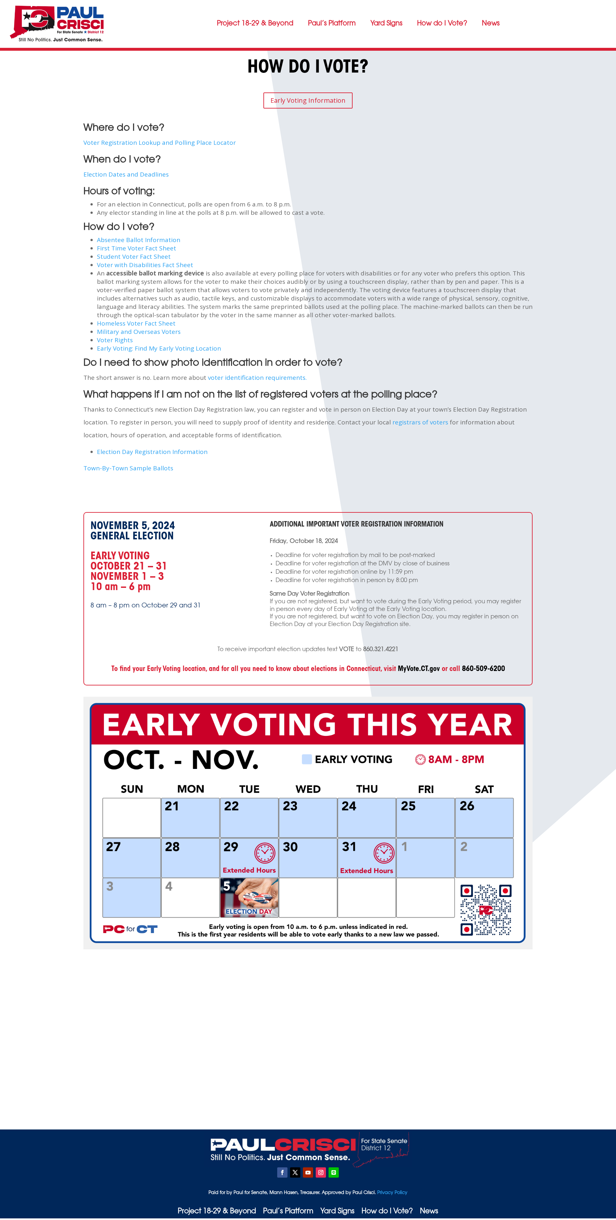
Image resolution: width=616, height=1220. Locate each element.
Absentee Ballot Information (138, 240)
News (491, 23)
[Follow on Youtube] (308, 1172)
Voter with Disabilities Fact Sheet (145, 265)
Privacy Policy (391, 1193)
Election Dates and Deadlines (126, 174)
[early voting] (308, 948)
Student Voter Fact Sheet (134, 256)
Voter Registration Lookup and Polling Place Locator (159, 142)
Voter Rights (115, 340)
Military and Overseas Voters (139, 331)
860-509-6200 (483, 669)
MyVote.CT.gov (419, 669)
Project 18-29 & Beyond (255, 23)
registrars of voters (420, 422)
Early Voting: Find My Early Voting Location (159, 348)
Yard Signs (386, 23)
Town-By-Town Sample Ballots (128, 468)
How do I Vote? (442, 23)
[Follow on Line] (334, 1172)
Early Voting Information (308, 100)
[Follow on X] (295, 1172)
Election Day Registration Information (152, 452)
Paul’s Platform (332, 23)
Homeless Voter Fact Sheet (136, 323)
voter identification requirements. (257, 377)
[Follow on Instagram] (321, 1172)
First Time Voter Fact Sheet (136, 248)
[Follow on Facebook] (282, 1172)
